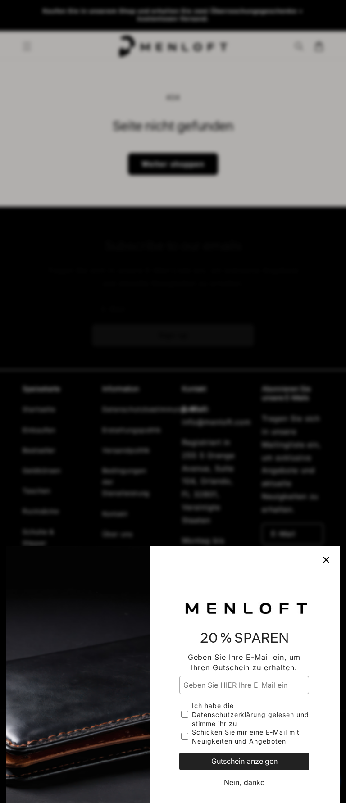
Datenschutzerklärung (229, 714)
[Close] (326, 559)
